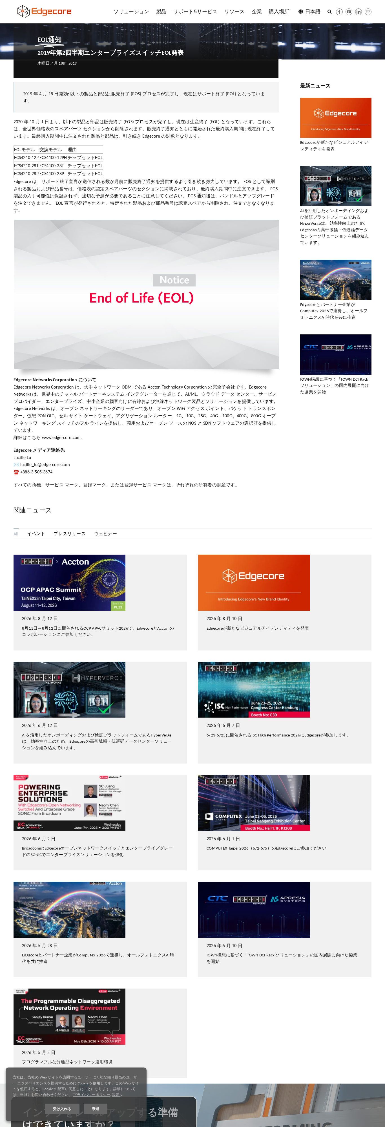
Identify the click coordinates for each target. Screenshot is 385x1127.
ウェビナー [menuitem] (105, 533)
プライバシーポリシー (91, 1095)
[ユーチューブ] (349, 11)
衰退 (95, 1109)
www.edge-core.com (61, 437)
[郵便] (368, 11)
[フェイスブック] (339, 11)
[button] (330, 11)
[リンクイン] (358, 11)
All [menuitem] (16, 534)
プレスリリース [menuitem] (69, 533)
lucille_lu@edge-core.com (45, 464)
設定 (116, 1095)
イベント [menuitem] (36, 533)
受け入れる (62, 1109)
